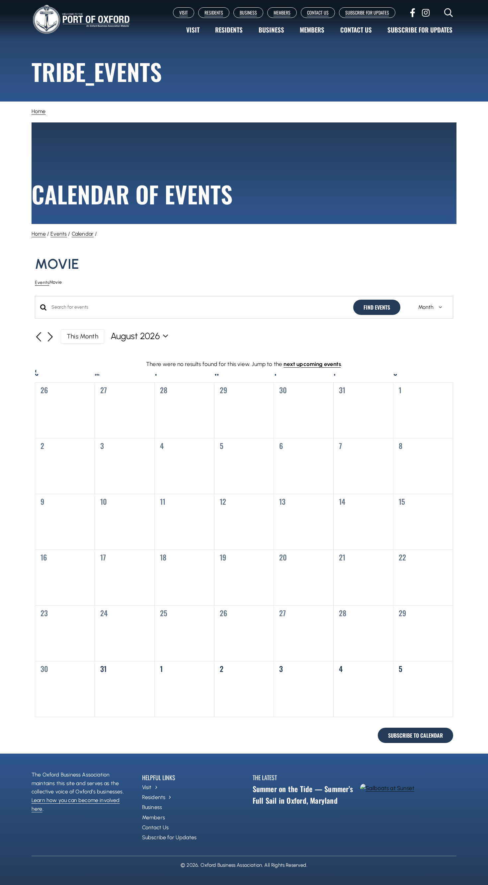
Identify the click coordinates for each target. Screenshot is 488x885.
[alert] (244, 364)
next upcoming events (312, 364)
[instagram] (426, 12)
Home (39, 111)
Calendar (83, 234)
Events (58, 234)
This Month (82, 336)
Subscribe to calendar (415, 735)
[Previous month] (39, 337)
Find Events (377, 307)
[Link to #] (448, 12)
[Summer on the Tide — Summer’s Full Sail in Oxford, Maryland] (408, 812)
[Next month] (50, 337)
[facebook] (412, 12)
